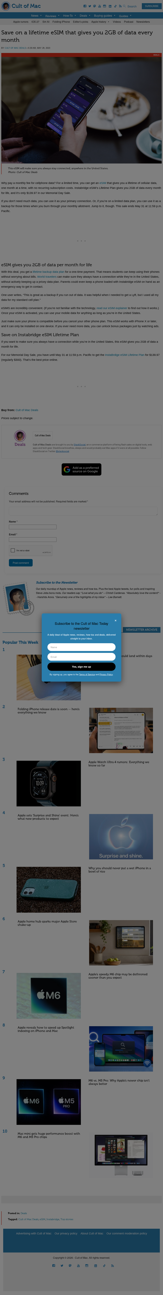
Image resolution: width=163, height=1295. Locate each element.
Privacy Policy (106, 674)
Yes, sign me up (81, 666)
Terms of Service (87, 674)
